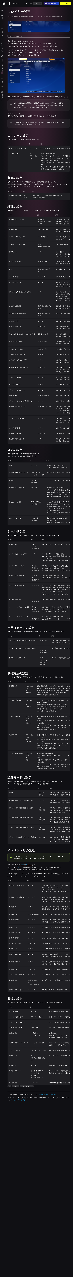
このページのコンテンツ (16, 36)
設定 (9, 1086)
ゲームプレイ (29, 1086)
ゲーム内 (18, 867)
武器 (22, 865)
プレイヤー (15, 1086)
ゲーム (22, 1086)
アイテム (29, 865)
